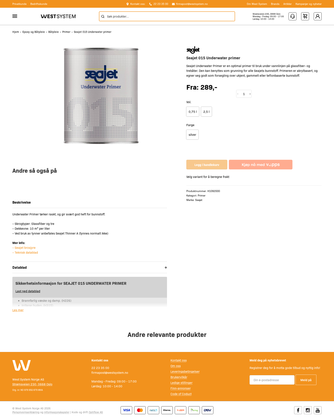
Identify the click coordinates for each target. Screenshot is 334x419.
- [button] (237, 93)
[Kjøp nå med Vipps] (260, 164)
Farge (190, 125)
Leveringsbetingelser (185, 371)
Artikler (287, 3)
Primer (66, 31)
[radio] (192, 111)
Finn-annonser (180, 388)
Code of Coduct (181, 394)
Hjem (15, 31)
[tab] (89, 267)
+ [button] (250, 93)
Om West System (257, 3)
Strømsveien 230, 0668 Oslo (266, 13)
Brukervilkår (178, 377)
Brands (275, 3)
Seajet (198, 199)
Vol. (188, 102)
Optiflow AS (96, 412)
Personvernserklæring (25, 412)
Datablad (19, 267)
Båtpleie (53, 31)
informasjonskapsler (56, 412)
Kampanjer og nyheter (309, 3)
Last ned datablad (27, 291)
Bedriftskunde (38, 3)
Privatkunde (19, 3)
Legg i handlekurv (206, 164)
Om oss (175, 366)
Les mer (18, 310)
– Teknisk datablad (25, 252)
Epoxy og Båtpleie (33, 31)
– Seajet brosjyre (24, 248)
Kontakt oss (178, 360)
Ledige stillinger (181, 383)
